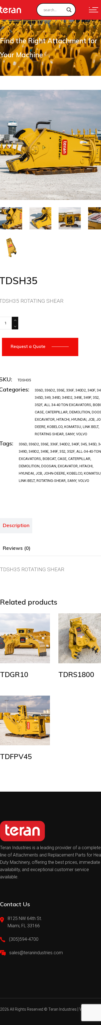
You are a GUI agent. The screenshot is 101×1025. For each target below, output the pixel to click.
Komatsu (92, 473)
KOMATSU (72, 427)
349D (56, 397)
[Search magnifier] (69, 10)
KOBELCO (55, 427)
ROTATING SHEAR (49, 434)
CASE (39, 412)
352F (38, 405)
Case (62, 459)
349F (87, 397)
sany (71, 481)
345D (39, 397)
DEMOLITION (79, 412)
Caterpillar (79, 459)
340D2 (80, 390)
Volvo (83, 481)
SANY (69, 434)
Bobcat (49, 459)
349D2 (67, 397)
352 (96, 397)
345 (84, 444)
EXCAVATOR (45, 419)
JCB (91, 419)
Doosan (48, 466)
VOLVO (81, 434)
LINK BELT (90, 427)
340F (91, 390)
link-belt (27, 481)
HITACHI (63, 419)
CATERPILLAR (56, 412)
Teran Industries (62, 1009)
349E (78, 397)
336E (61, 390)
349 (47, 397)
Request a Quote (28, 346)
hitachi (86, 466)
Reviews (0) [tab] (17, 548)
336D (39, 390)
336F (70, 390)
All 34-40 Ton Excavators (67, 405)
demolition (29, 466)
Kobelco (74, 473)
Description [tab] (16, 525)
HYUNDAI (78, 419)
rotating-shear (51, 481)
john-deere (54, 473)
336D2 (50, 390)
